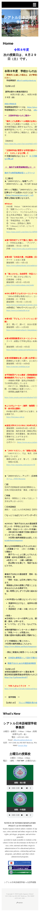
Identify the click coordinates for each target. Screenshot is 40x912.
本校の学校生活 (10, 104)
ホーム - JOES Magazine (15, 478)
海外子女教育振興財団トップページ (20, 172)
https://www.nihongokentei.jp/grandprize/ (21, 265)
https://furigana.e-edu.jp (15, 417)
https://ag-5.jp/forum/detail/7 (16, 677)
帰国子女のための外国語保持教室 (22, 663)
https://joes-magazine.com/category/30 (20, 464)
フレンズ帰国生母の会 (27, 702)
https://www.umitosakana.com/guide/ (20, 285)
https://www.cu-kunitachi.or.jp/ (18, 310)
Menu (35, 5)
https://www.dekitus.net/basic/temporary (21, 646)
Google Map (22, 745)
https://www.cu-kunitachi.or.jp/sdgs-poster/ (22, 304)
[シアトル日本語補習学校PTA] (20, 873)
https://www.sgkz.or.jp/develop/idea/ (25, 248)
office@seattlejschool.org (26, 80)
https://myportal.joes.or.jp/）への (19, 195)
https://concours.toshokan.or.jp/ (18, 366)
